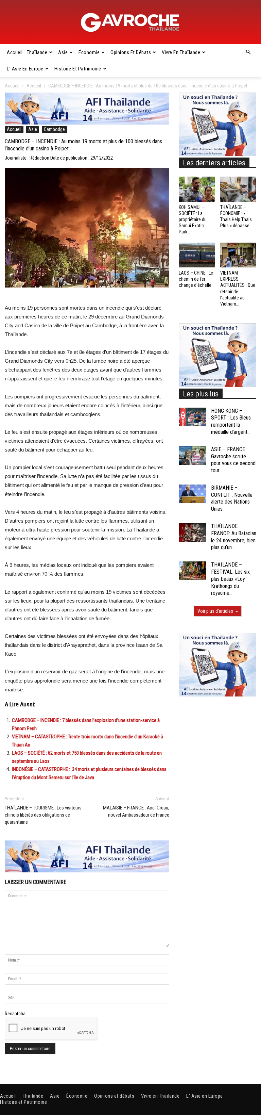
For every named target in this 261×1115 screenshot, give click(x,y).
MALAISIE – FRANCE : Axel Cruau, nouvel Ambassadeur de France (136, 811)
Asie (63, 52)
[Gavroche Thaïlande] (130, 22)
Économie (89, 52)
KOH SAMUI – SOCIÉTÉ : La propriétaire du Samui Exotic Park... (193, 219)
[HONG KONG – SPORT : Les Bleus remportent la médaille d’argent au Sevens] (192, 417)
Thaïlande (37, 52)
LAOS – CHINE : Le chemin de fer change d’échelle (196, 279)
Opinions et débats (130, 52)
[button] (248, 52)
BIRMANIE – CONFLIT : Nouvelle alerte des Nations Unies (232, 498)
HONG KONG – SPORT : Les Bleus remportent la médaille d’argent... (231, 421)
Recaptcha (15, 1013)
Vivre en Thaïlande (181, 52)
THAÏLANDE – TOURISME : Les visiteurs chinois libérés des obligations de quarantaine (43, 815)
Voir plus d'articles (215, 611)
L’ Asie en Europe (25, 69)
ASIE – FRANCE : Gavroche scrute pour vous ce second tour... (233, 460)
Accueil (15, 52)
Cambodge (54, 129)
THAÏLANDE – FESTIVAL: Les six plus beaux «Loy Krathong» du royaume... (230, 578)
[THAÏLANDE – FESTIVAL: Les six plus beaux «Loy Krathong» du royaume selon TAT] (192, 570)
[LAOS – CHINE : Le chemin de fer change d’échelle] (197, 255)
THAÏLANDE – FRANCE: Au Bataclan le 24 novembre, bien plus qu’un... (233, 537)
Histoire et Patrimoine (77, 69)
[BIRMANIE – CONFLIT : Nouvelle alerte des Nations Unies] (192, 494)
